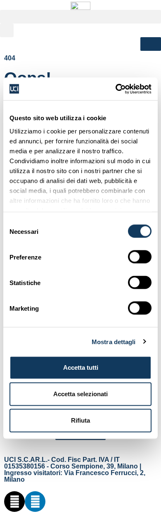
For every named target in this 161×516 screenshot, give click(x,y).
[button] (80, 17)
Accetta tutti (80, 367)
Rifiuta (80, 420)
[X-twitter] (14, 501)
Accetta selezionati (80, 393)
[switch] (140, 257)
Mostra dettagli (114, 341)
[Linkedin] (35, 501)
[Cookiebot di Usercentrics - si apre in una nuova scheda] (116, 88)
